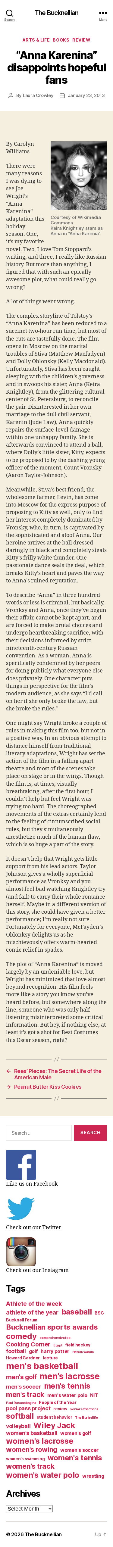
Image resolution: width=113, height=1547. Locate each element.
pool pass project (28, 1408)
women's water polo (42, 1475)
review (60, 1408)
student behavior (54, 1417)
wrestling (93, 1476)
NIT (94, 1395)
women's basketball (31, 1433)
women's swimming (25, 1458)
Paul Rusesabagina (21, 1403)
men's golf (21, 1377)
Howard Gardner (23, 1357)
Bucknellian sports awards (52, 1327)
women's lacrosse (40, 1441)
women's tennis (75, 1457)
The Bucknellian (56, 13)
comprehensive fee (54, 1338)
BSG (99, 1313)
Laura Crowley (38, 95)
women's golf (75, 1433)
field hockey (77, 1345)
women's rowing (31, 1449)
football (16, 1351)
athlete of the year (32, 1312)
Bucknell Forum (21, 1320)
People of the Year (57, 1402)
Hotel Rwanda (83, 1352)
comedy (21, 1336)
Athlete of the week (34, 1303)
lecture (50, 1357)
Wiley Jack (54, 1425)
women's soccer (79, 1450)
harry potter (55, 1351)
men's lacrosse (69, 1376)
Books (61, 39)
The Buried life (86, 1418)
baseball (76, 1311)
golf (33, 1351)
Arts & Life (36, 39)
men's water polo (67, 1395)
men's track (25, 1394)
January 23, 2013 (86, 95)
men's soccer (23, 1386)
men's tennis (67, 1385)
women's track (30, 1466)
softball (20, 1416)
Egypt (57, 1345)
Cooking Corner (28, 1344)
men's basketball (42, 1366)
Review (81, 39)
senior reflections (84, 1409)
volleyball (18, 1426)
